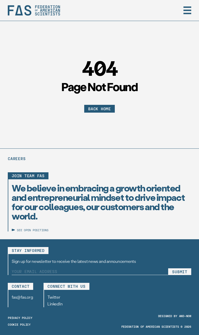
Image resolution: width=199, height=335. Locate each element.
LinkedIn (54, 303)
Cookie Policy (19, 324)
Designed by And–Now (174, 316)
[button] (187, 10)
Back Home (99, 108)
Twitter (53, 297)
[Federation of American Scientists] (34, 10)
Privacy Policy (20, 317)
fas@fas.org (22, 297)
